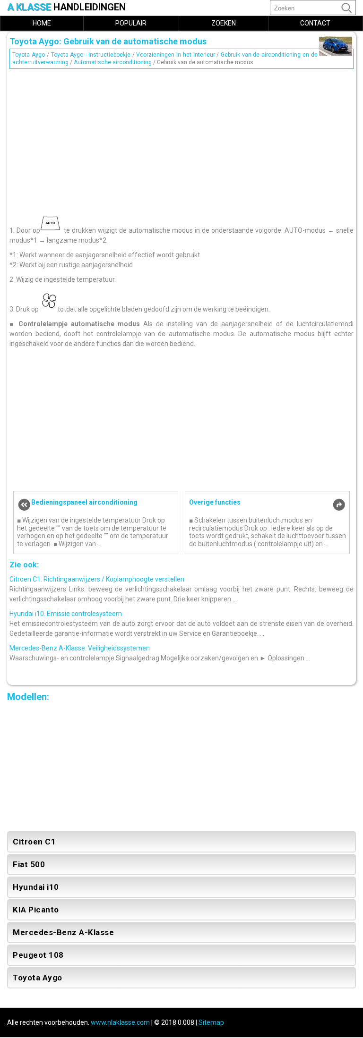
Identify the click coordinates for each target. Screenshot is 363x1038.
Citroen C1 (34, 841)
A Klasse (66, 7)
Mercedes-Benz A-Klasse (63, 932)
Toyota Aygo (28, 54)
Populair (131, 23)
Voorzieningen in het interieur (175, 54)
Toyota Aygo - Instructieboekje (90, 54)
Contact (315, 23)
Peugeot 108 (38, 955)
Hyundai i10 (36, 887)
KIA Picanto (36, 909)
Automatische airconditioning (113, 62)
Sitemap (211, 1022)
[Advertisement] (181, 138)
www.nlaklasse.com (120, 1022)
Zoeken (223, 23)
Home (42, 23)
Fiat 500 (29, 864)
